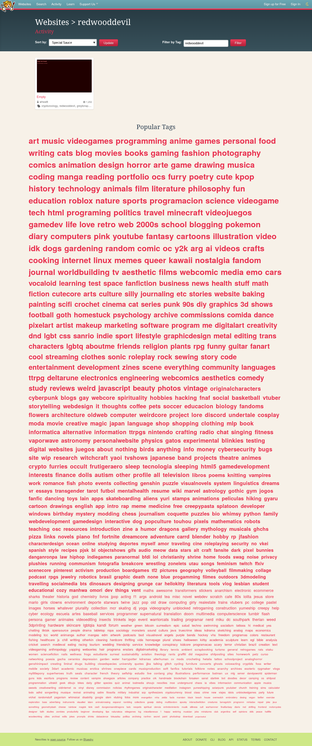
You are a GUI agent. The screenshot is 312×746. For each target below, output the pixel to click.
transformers (186, 590)
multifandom (171, 702)
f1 (135, 596)
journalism (152, 513)
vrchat (32, 697)
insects (105, 619)
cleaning (101, 639)
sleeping (186, 466)
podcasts (129, 635)
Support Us (87, 4)
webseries (90, 649)
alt (196, 550)
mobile (33, 669)
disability (87, 697)
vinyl (81, 687)
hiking (253, 498)
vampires (260, 474)
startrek (215, 678)
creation (264, 644)
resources (75, 528)
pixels (201, 521)
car (158, 583)
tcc (46, 635)
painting (42, 304)
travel (154, 212)
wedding (108, 644)
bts (83, 583)
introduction (105, 528)
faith (42, 711)
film (142, 188)
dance (264, 314)
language (140, 423)
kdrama (209, 630)
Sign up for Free (275, 4)
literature (169, 188)
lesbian (242, 583)
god (75, 596)
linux (102, 260)
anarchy (222, 669)
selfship (127, 673)
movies (108, 152)
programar (194, 619)
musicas (82, 669)
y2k (181, 248)
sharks (34, 596)
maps (249, 630)
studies (50, 711)
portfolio (133, 176)
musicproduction (150, 669)
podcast (37, 576)
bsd (141, 635)
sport (124, 335)
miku (220, 619)
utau (193, 563)
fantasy (160, 236)
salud (185, 625)
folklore (200, 669)
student (261, 583)
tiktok (45, 630)
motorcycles (275, 706)
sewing (186, 356)
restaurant (268, 635)
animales (66, 619)
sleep (132, 466)
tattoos (241, 625)
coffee (137, 406)
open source (57, 739)
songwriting (51, 692)
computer (123, 415)
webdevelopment (49, 521)
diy (202, 304)
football (41, 314)
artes (76, 613)
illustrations (182, 673)
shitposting (218, 654)
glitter (97, 683)
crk (154, 678)
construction (226, 608)
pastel (271, 602)
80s (238, 596)
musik (184, 706)
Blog (221, 740)
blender (201, 536)
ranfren (147, 716)
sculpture (232, 639)
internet (76, 260)
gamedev (46, 224)
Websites (24, 4)
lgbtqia (88, 625)
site (34, 457)
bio (216, 513)
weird (86, 388)
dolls (85, 475)
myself (148, 543)
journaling (157, 293)
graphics (223, 304)
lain (84, 498)
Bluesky (88, 739)
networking (36, 659)
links (49, 536)
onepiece (120, 669)
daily (89, 683)
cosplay (268, 415)
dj (134, 608)
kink (90, 706)
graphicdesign (187, 335)
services (107, 613)
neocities (162, 683)
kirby (203, 639)
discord (215, 415)
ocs (159, 176)
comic (148, 248)
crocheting (193, 659)
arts (89, 293)
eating (72, 644)
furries (58, 466)
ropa (110, 630)
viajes (222, 692)
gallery (190, 528)
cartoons (193, 236)
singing (241, 432)
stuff (242, 283)
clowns (56, 602)
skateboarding (123, 498)
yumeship (247, 608)
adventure (162, 536)
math (260, 283)
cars (273, 271)
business (174, 283)
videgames (130, 711)
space (113, 283)
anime (181, 140)
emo (254, 271)
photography (236, 152)
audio (145, 550)
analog (238, 630)
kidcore (185, 644)
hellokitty (175, 583)
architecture (68, 415)
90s (188, 304)
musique (66, 692)
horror (139, 164)
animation (77, 164)
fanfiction (141, 283)
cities (47, 716)
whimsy (231, 513)
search (45, 644)
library (164, 649)
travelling (39, 583)
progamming (186, 576)
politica (126, 716)
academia (216, 639)
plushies (38, 563)
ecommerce (264, 590)
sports (134, 200)
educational (41, 590)
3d (244, 304)
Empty (41, 96)
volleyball (216, 570)
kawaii (181, 260)
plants (180, 346)
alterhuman (161, 659)
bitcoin (149, 625)
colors (254, 635)
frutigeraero (106, 466)
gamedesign (87, 521)
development (98, 367)
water (115, 659)
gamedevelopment (244, 466)
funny (216, 346)
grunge (145, 583)
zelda (164, 697)
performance (201, 673)
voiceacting (232, 664)
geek (62, 683)
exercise (270, 697)
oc (167, 248)
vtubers (236, 602)
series (151, 304)
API (231, 740)
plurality (82, 608)
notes (211, 669)
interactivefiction (197, 702)
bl (93, 550)
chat (223, 432)
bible (260, 639)
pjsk (84, 550)
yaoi (116, 457)
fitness (264, 432)
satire (100, 692)
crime (205, 692)
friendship (123, 644)
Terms (256, 740)
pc (247, 602)
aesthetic (139, 271)
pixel (248, 550)
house (207, 697)
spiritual (148, 706)
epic (176, 625)
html (56, 212)
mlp (232, 423)
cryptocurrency (173, 692)
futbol (108, 490)
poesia (50, 659)
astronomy (76, 440)
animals (117, 188)
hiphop (77, 557)
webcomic (199, 271)
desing (243, 697)
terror (228, 644)
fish (71, 483)
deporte (94, 602)
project (179, 415)
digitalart (229, 325)
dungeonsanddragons (113, 706)
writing (42, 152)
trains (223, 602)
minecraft (185, 212)
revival (77, 692)
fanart (260, 346)
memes (128, 260)
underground (185, 683)
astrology (214, 490)
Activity (56, 4)
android (155, 596)
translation (172, 613)
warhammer (212, 706)
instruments (68, 702)
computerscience (231, 613)
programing (89, 212)
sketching (224, 630)
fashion (195, 152)
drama (87, 630)
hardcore (116, 639)
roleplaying (217, 543)
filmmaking (241, 570)
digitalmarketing (146, 649)
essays (44, 490)
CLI (212, 740)
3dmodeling (253, 576)
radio (207, 432)
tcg (139, 711)
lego (132, 619)
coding (42, 176)
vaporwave (44, 440)
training (253, 687)
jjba (148, 664)
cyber (33, 613)
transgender (69, 490)
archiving (136, 716)
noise (253, 557)
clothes (93, 356)
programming (141, 140)
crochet (87, 304)
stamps (181, 498)
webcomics (180, 377)
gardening (83, 248)
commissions (202, 314)
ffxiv (259, 563)
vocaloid (42, 283)
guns (31, 678)
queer (155, 260)
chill (64, 639)
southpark (241, 619)
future (270, 692)
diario (237, 706)
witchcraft (94, 457)
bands (191, 635)
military (122, 692)
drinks (91, 716)
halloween (191, 639)
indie (105, 335)
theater (48, 596)
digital (37, 449)
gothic (236, 490)
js (58, 639)
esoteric (250, 669)
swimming (211, 625)
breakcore (132, 563)
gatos (173, 440)
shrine (194, 557)
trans (267, 335)
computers (71, 236)
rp (233, 536)
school (174, 224)
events (103, 483)
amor (163, 543)
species (107, 683)
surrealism (163, 625)
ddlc (252, 711)
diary (38, 236)
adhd (39, 692)
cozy (61, 590)
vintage (195, 388)
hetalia (207, 659)
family (270, 513)
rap (125, 505)
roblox (81, 200)
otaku (269, 649)
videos (227, 248)
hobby (221, 536)
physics (152, 440)
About (187, 740)
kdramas (145, 659)
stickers (205, 590)
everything (181, 367)
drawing (209, 164)
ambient (186, 649)
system (222, 483)
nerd (209, 619)
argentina (225, 711)
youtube (128, 236)
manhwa (78, 590)
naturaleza (117, 711)
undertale (242, 415)
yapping (74, 649)
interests (41, 475)
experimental (201, 440)
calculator (274, 687)
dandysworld (254, 673)
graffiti (182, 654)
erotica (94, 669)
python (252, 513)
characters (46, 346)
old (153, 602)
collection (99, 608)
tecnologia (157, 466)
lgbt (50, 335)
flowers (39, 415)
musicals (240, 528)
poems (217, 474)
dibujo (71, 683)
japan (117, 423)
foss (258, 664)
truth (69, 673)
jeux (275, 702)
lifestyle (148, 335)
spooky (183, 702)
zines (131, 367)
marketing (121, 325)
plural (166, 639)
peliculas (233, 498)
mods (180, 659)
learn (244, 639)
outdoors (228, 576)
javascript (114, 388)
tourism (95, 644)
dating (159, 702)
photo (85, 483)
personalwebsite (116, 440)
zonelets (177, 563)
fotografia (108, 563)
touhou (182, 521)
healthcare (47, 639)
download (188, 716)
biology (226, 406)
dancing (55, 498)
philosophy (209, 188)
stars (185, 550)
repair (261, 702)
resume (160, 490)
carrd (183, 536)
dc (228, 619)
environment (75, 602)
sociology (122, 630)
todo (31, 692)
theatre (229, 457)
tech (37, 212)
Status (242, 740)
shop (163, 423)
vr (31, 490)
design (111, 164)
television (176, 475)
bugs (265, 449)
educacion (198, 406)
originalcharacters (235, 388)
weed (271, 619)
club (216, 711)
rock (164, 356)
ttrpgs (137, 432)
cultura (163, 630)
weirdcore (153, 415)
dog (137, 521)
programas (239, 635)
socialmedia (64, 583)
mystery (85, 513)
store (269, 596)
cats (65, 152)
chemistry (89, 596)
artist (64, 325)
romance (53, 483)
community (220, 367)
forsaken (194, 678)
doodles (232, 678)
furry (177, 176)
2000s (147, 224)
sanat (205, 678)
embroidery (231, 697)
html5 (208, 466)
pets (155, 406)
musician (187, 711)
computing (178, 602)
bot (223, 678)
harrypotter (129, 659)
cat (133, 304)
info (188, 449)
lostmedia (138, 683)
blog (84, 152)
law (63, 557)
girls (44, 602)
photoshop (175, 716)
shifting (252, 706)
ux (226, 673)
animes (251, 457)
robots (252, 521)
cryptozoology (50, 105)
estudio (140, 673)
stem (108, 697)
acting (126, 596)
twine (125, 602)
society (44, 669)
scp (144, 692)
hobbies (161, 397)
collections (140, 702)
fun (239, 188)
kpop (244, 176)
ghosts (218, 664)
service (137, 644)
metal (223, 335)
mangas (93, 635)
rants (172, 654)
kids (39, 678)
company (133, 678)
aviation (147, 654)
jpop (114, 596)
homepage (153, 639)
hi (249, 625)
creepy (263, 608)
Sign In (295, 4)
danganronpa (43, 557)
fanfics (175, 669)
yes (268, 625)
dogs (52, 248)
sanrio (83, 335)
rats (260, 649)
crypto (38, 466)
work (35, 483)
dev (109, 590)
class (197, 692)
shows (262, 304)
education (47, 200)
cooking (44, 260)
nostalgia (212, 260)
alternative (77, 432)
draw (162, 602)
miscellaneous (151, 711)
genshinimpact (38, 664)
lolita (247, 596)
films (168, 271)
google (99, 697)
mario (33, 602)
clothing (212, 423)
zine (128, 528)
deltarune (62, 377)
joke (268, 702)
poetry (201, 176)
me (207, 325)
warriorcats (159, 619)
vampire (96, 678)
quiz (117, 683)
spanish (37, 550)
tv (115, 271)
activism (84, 570)
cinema (114, 304)
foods (224, 557)
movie (55, 423)
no (254, 543)
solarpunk (218, 687)
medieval (59, 644)
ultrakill (53, 683)
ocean (72, 543)
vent (136, 590)
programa (113, 649)
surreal (114, 654)
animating (89, 692)
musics (267, 683)
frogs (87, 654)
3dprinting (37, 625)
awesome (164, 590)
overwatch (218, 697)
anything (169, 449)
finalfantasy (226, 706)
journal (42, 271)
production (108, 570)
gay (84, 397)
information (110, 432)
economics (263, 630)
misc (176, 596)
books (136, 152)
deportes (128, 543)
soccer (172, 406)
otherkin (87, 639)
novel (187, 596)
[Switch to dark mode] (307, 4)
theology (160, 654)
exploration (34, 702)
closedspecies (107, 664)
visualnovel (154, 635)
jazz (135, 602)
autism (104, 475)
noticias (117, 687)
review (74, 678)
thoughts (114, 406)
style (53, 550)
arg (197, 248)
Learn (70, 4)
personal (239, 140)
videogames (90, 140)
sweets (33, 687)
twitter (261, 697)
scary (218, 644)
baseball (90, 613)
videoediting (86, 619)
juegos (85, 449)
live (149, 673)
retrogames (248, 649)
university (125, 664)
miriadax (251, 702)
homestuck (92, 314)
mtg (233, 673)
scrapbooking (204, 649)
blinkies (232, 440)
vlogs (276, 669)
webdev (201, 596)
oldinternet (65, 687)
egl (252, 639)
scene (152, 367)
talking (157, 664)
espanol (117, 702)
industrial (134, 692)
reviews (62, 388)
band (185, 457)
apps (97, 498)
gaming (165, 152)
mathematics (226, 521)
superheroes (55, 673)
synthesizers (155, 692)
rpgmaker (264, 669)
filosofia (110, 692)
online (88, 543)
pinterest (63, 570)
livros (104, 596)
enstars (128, 649)
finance (65, 475)
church (243, 687)
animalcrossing (103, 702)
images (35, 608)
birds (147, 449)
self (234, 711)
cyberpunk (43, 397)
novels (66, 536)
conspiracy (170, 644)
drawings (61, 505)
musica (241, 164)
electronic (243, 590)
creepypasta (199, 505)
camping (254, 678)
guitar (238, 346)
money (206, 449)
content (84, 678)
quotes (139, 664)
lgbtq (74, 346)
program (185, 325)
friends (128, 346)
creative (77, 423)
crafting (186, 432)
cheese (62, 706)
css (65, 335)
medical (258, 625)
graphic (122, 576)
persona (35, 619)
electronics (99, 377)
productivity (72, 711)
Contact (270, 740)
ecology (47, 613)
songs (207, 563)
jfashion (249, 536)
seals (78, 673)
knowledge (152, 644)
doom (189, 613)
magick (82, 706)
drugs (78, 664)
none (153, 576)
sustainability (130, 654)
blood (188, 692)
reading (100, 176)
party (261, 692)
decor (243, 678)
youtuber (231, 687)
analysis (271, 639)
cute (224, 176)
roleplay (141, 356)
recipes (69, 550)
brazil (252, 644)
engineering (139, 377)
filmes (209, 576)
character (91, 673)
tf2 (154, 570)
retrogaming (203, 608)
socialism (227, 625)
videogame (258, 200)
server (241, 673)
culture (110, 293)
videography (160, 608)
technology (79, 188)
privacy (269, 557)
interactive (117, 521)
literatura (197, 583)
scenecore (40, 570)
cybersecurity (237, 449)
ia (206, 683)
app (100, 505)
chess (129, 513)
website (227, 293)
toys (72, 498)
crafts (253, 248)
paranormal (127, 557)
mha (157, 697)
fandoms (251, 406)
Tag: (172, 42)
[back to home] (7, 6)
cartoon (38, 505)
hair (101, 649)
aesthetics (218, 377)
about (105, 449)
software (154, 325)
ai (209, 248)
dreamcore (135, 536)
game (181, 164)
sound (152, 630)
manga (70, 176)
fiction (39, 293)
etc (182, 293)
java (173, 630)
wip (46, 457)
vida (140, 639)
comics (42, 164)
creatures (212, 702)
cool (36, 356)
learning (72, 283)
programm (238, 702)
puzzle (170, 483)
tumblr (254, 613)
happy (167, 711)
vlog (227, 583)
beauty (144, 388)
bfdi (146, 557)
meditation (171, 687)
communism (82, 563)
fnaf (205, 397)
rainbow (72, 706)
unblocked (181, 608)
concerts (205, 664)
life (71, 224)
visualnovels (196, 483)
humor (148, 528)
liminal (68, 664)
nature (108, 200)
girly (192, 602)
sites (231, 654)
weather (126, 625)
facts (172, 697)
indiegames (99, 557)
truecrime (185, 630)
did (190, 654)
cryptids (248, 664)
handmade (165, 678)
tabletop (99, 630)
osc (56, 528)
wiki (177, 490)
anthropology (58, 649)
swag (238, 557)
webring (177, 711)
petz (255, 654)
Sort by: (41, 42)
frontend (262, 706)
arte (160, 164)
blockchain (180, 678)
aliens (150, 498)
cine (197, 543)
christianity (173, 557)
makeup (89, 325)
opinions (243, 711)
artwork (115, 635)
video (266, 236)
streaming (62, 356)
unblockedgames (246, 692)
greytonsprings (85, 105)
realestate (207, 602)
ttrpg (37, 377)
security (240, 543)
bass (44, 702)
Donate (201, 740)
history (42, 188)
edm (105, 635)
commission (103, 687)
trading (177, 619)
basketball (246, 397)
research (65, 457)
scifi (65, 304)
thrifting (130, 639)
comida (239, 314)
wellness (76, 654)
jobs (197, 711)
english (84, 505)
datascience (102, 716)
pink (102, 236)
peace (259, 711)
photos (169, 388)
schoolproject (233, 659)
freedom (224, 635)
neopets (137, 706)
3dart (55, 669)
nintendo (160, 432)
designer (33, 711)
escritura (49, 678)
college (258, 602)
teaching (39, 528)
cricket (33, 644)
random (120, 248)
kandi (101, 625)
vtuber (272, 397)
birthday (63, 513)
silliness (193, 706)
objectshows (111, 550)
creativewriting (47, 687)
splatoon (227, 505)
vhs (213, 635)
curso (264, 654)
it (97, 406)
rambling (127, 702)
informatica (44, 432)
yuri (165, 498)
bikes (81, 683)
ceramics (74, 659)
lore (196, 415)
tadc (128, 706)
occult (78, 466)
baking (253, 293)
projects (205, 457)
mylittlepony (36, 673)
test (95, 283)
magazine (201, 654)
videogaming (37, 649)
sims (263, 687)
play (170, 673)
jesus (258, 596)
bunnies (265, 550)
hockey (203, 635)
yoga (143, 608)
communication (243, 683)
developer (253, 505)
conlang (159, 673)
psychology (132, 314)
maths (148, 590)
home (210, 557)
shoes (177, 639)
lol (155, 557)
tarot (92, 490)
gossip (150, 702)
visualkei (81, 702)
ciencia (157, 706)
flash (266, 613)
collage (263, 570)
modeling (35, 635)
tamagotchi (225, 702)
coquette (177, 513)
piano (83, 536)
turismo (220, 649)
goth (63, 314)
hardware (56, 625)
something (34, 706)
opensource (60, 630)
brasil (105, 576)
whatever (65, 608)
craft (206, 550)
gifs (132, 550)
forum (113, 625)
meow (159, 550)
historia (63, 596)
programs (62, 678)
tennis (175, 649)
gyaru (271, 498)
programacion (176, 200)
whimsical (74, 697)
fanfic (35, 498)
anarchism (223, 590)
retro (106, 224)
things (122, 590)
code (229, 356)
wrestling (156, 563)
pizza (35, 536)
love (87, 224)
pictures (168, 570)
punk (171, 304)
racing (83, 644)
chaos (198, 683)
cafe (228, 596)
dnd (35, 335)
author (81, 635)
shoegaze (109, 678)
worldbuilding (84, 271)
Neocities (40, 739)
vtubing (118, 697)
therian (258, 619)
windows (40, 513)
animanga (67, 635)
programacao (202, 644)
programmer (127, 613)
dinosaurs (100, 583)
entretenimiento (171, 706)
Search (41, 4)
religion (155, 346)
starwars (111, 602)
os (262, 678)
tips (107, 711)
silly (131, 293)
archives (236, 669)
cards (132, 669)
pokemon (243, 224)
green (138, 625)
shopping (185, 423)
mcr (113, 608)
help (275, 608)
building (90, 664)
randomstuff (45, 697)
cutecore (66, 293)
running (58, 563)
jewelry (68, 576)
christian (240, 644)
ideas (198, 630)
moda (36, 423)
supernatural (150, 613)
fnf (96, 536)
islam (90, 702)
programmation (37, 683)
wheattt (44, 101)
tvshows (136, 457)
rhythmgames (132, 687)
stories (200, 293)
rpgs (53, 576)
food (267, 140)
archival (56, 716)
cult (201, 706)
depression (90, 659)
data (173, 550)
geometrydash (49, 706)
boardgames (135, 570)
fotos (127, 697)
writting (75, 639)
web (126, 224)
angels (168, 635)
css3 (97, 706)
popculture (158, 521)
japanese (162, 457)
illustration (233, 236)
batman (217, 673)
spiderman (271, 673)
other (123, 475)
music (53, 140)
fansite (221, 550)
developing (97, 711)
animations (205, 498)
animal (126, 683)
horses (49, 608)
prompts (81, 716)
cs (74, 687)
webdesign (78, 406)
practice (145, 678)
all (157, 475)
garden (105, 659)
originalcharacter (152, 687)
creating (56, 664)
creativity (262, 325)
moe (172, 683)
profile (142, 475)
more (136, 697)
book (247, 423)
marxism (181, 697)
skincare (73, 625)
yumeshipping (201, 687)
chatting (34, 630)
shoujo (150, 683)
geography (191, 570)
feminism (227, 563)
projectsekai (200, 716)
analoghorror (253, 659)
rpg (199, 346)
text (274, 644)
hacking (186, 397)
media (232, 271)
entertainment (52, 367)
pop (145, 602)
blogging (206, 224)
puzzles (200, 513)
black (190, 697)
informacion (225, 683)
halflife (268, 711)
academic (67, 669)
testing (255, 440)
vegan (252, 697)
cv (172, 659)
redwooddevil (67, 105)
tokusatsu (115, 716)
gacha (61, 659)
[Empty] (64, 76)
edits (64, 716)
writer (267, 664)
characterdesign (46, 543)
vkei (263, 543)
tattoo (218, 659)
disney (90, 687)
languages (258, 367)
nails (64, 654)
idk (34, 248)
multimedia (205, 613)
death (139, 576)
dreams (270, 483)
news (200, 283)
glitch (168, 664)
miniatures (206, 711)
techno (196, 625)
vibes (212, 683)
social (221, 397)
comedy (251, 377)
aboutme (100, 346)
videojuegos (228, 212)
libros (199, 474)
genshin (150, 483)
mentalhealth (133, 490)
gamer (50, 619)
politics (127, 212)
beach (198, 697)
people (75, 630)
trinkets (120, 619)
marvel (192, 490)
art (34, 140)
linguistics (246, 483)
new (213, 692)
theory (115, 673)
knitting (237, 474)
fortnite (110, 536)
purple (180, 635)
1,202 (89, 101)
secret (157, 716)
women (33, 654)
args (143, 596)
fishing (33, 639)
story (209, 356)
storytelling (44, 406)
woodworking (35, 716)
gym (251, 490)
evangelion (146, 697)
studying (107, 543)
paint (164, 716)
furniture (191, 664)
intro (113, 505)
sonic (117, 356)
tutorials (187, 669)
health (222, 283)
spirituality (132, 397)
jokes (71, 716)
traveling (180, 543)
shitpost (271, 678)
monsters (138, 630)
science (220, 200)
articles (121, 678)
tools (214, 583)
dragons (169, 528)
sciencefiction (50, 654)
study (38, 388)
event (143, 619)
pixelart (41, 325)
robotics (88, 576)
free (177, 505)
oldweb (97, 415)
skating (125, 608)
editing (245, 335)
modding (108, 513)
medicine (160, 505)
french (104, 673)
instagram (185, 687)
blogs (68, 397)
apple (257, 683)
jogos (266, 490)
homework (243, 654)
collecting (126, 483)
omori (96, 590)
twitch (245, 563)
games (207, 140)
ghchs (260, 528)
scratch (216, 596)
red (244, 706)
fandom (246, 260)
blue (165, 576)
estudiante (100, 654)
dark (236, 550)
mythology (214, 528)
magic (98, 423)
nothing (126, 449)
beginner (85, 711)
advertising (54, 702)
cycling (178, 664)
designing (124, 583)
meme (139, 505)
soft (165, 669)
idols (231, 692)
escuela (62, 613)
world (54, 635)
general (233, 649)
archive (166, 314)
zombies (60, 711)
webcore (103, 397)
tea (167, 596)
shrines (106, 669)
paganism (60, 697)
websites (61, 449)
